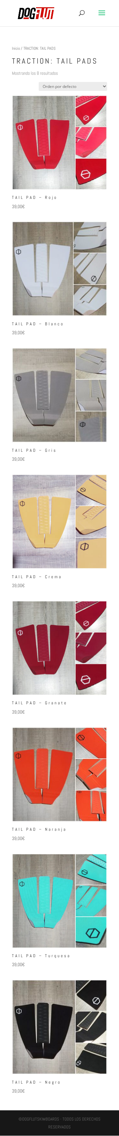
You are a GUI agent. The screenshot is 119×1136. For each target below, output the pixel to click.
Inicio (16, 48)
